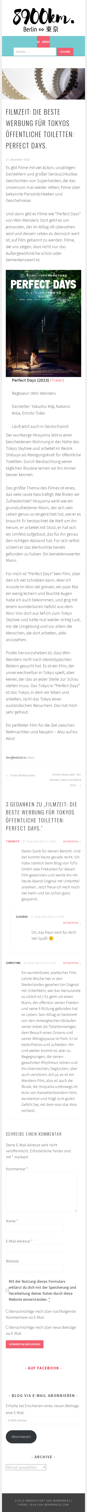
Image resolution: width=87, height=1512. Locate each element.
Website (12, 1261)
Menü (46, 42)
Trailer (57, 380)
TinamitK (12, 841)
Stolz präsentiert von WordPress (42, 1500)
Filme (30, 757)
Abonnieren (21, 1436)
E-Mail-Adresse (19, 1241)
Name (12, 1220)
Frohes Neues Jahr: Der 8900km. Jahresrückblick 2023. (65, 780)
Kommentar (17, 1168)
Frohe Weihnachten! (22, 775)
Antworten (70, 841)
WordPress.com (56, 1504)
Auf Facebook (43, 1367)
